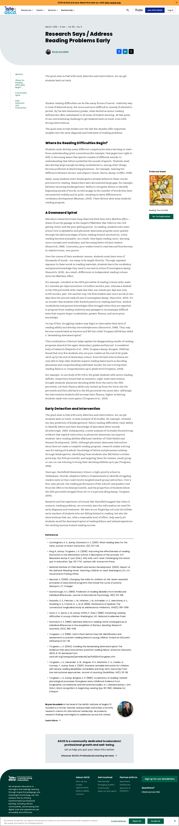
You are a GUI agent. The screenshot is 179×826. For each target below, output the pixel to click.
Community (103, 788)
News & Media (82, 791)
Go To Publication (161, 216)
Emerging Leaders (106, 784)
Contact (80, 794)
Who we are (81, 781)
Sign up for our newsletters (160, 778)
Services (52, 10)
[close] (176, 2)
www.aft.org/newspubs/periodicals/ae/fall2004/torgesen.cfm (82, 656)
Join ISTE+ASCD (154, 10)
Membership (67, 10)
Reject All (137, 821)
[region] (89, 821)
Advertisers (125, 781)
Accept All (155, 821)
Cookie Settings (118, 821)
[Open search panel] (127, 10)
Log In (170, 10)
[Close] (175, 821)
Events (40, 10)
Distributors (125, 784)
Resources (26, 10)
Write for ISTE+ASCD (107, 791)
